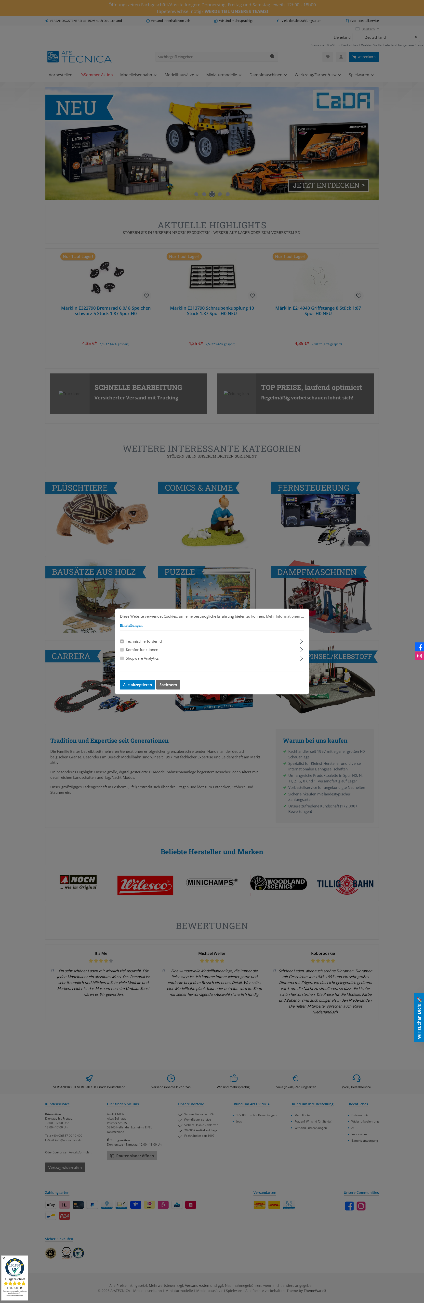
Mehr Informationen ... (285, 616)
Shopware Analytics (142, 658)
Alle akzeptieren (137, 684)
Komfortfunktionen (142, 649)
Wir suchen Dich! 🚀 (419, 1018)
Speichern (168, 684)
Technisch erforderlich (144, 641)
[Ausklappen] (301, 641)
